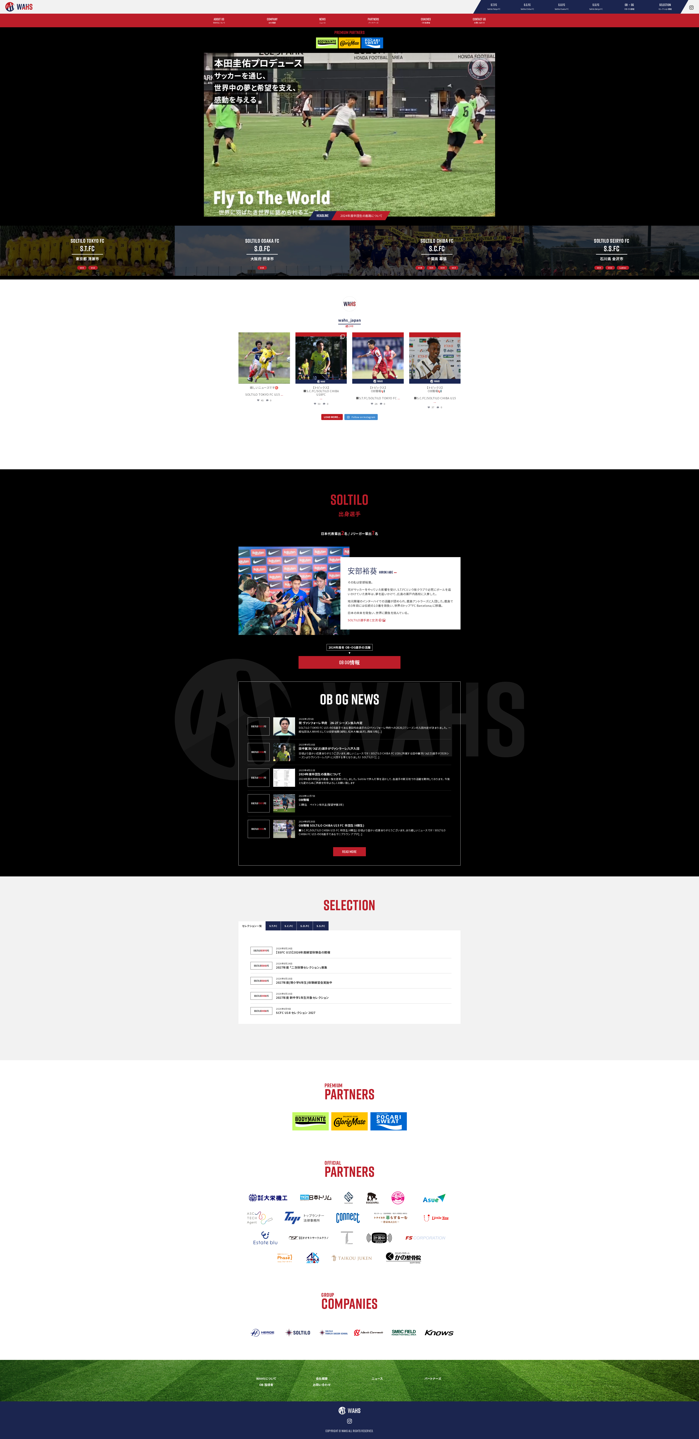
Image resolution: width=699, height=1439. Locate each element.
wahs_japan (263, 335)
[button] (87, 251)
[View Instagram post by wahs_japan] (286, 379)
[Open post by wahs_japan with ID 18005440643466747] (435, 358)
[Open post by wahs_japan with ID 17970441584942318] (321, 358)
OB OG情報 (349, 662)
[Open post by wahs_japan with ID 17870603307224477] (378, 358)
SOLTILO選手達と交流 (363, 620)
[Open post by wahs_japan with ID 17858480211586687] (264, 358)
